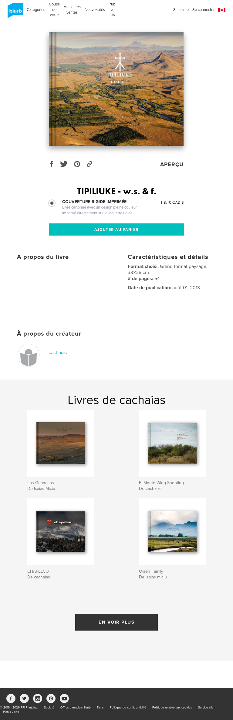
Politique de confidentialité (128, 707)
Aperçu (172, 164)
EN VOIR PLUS (116, 622)
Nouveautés (95, 9)
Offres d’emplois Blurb (75, 707)
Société (49, 707)
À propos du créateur (49, 333)
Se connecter (203, 9)
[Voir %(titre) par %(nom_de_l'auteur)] (116, 89)
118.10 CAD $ (172, 202)
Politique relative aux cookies (172, 707)
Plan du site (11, 712)
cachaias (58, 353)
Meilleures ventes (72, 10)
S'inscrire (181, 9)
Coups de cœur (54, 10)
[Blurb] (14, 13)
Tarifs (100, 707)
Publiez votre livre (115, 10)
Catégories (36, 9)
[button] (221, 10)
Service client (207, 707)
